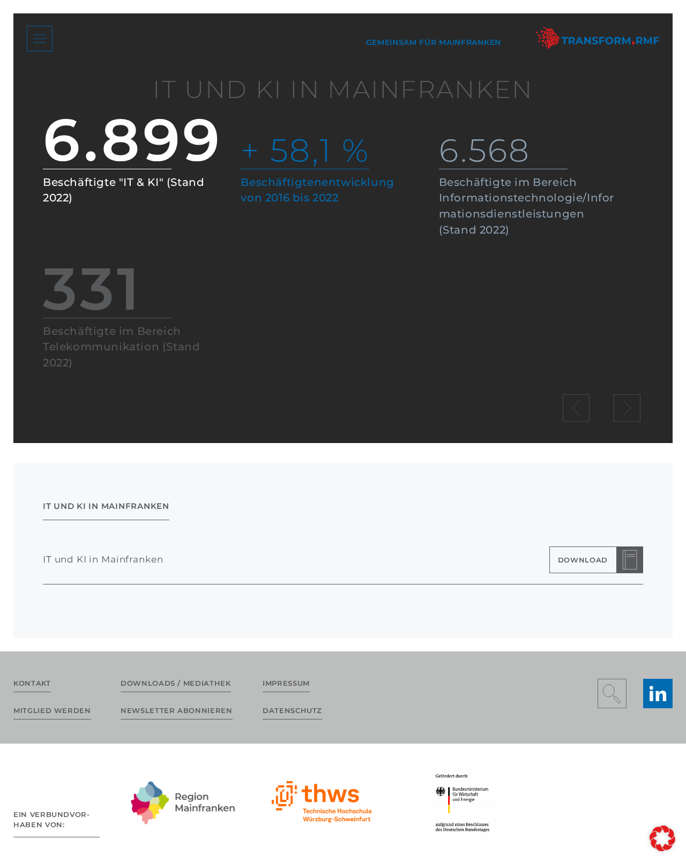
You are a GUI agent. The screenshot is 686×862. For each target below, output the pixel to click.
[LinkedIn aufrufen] (658, 693)
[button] (662, 838)
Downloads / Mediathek (176, 683)
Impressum (286, 683)
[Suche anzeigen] (612, 693)
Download (583, 560)
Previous (576, 407)
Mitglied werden (52, 710)
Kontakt (32, 683)
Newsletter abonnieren (177, 710)
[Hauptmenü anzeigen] (40, 38)
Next (627, 407)
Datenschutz (292, 710)
